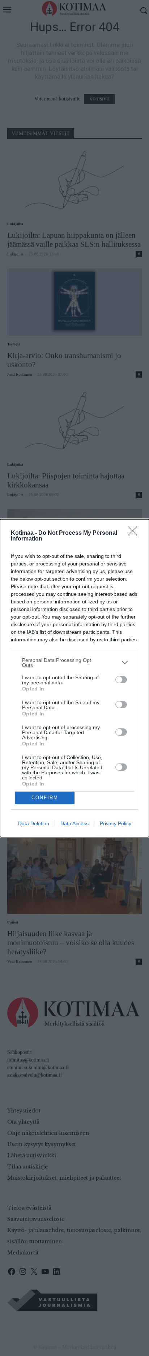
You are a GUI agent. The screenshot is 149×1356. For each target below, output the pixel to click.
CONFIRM (44, 797)
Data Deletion (33, 823)
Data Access (74, 823)
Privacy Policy (115, 823)
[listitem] (74, 663)
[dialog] (74, 678)
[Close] (135, 533)
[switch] (121, 679)
